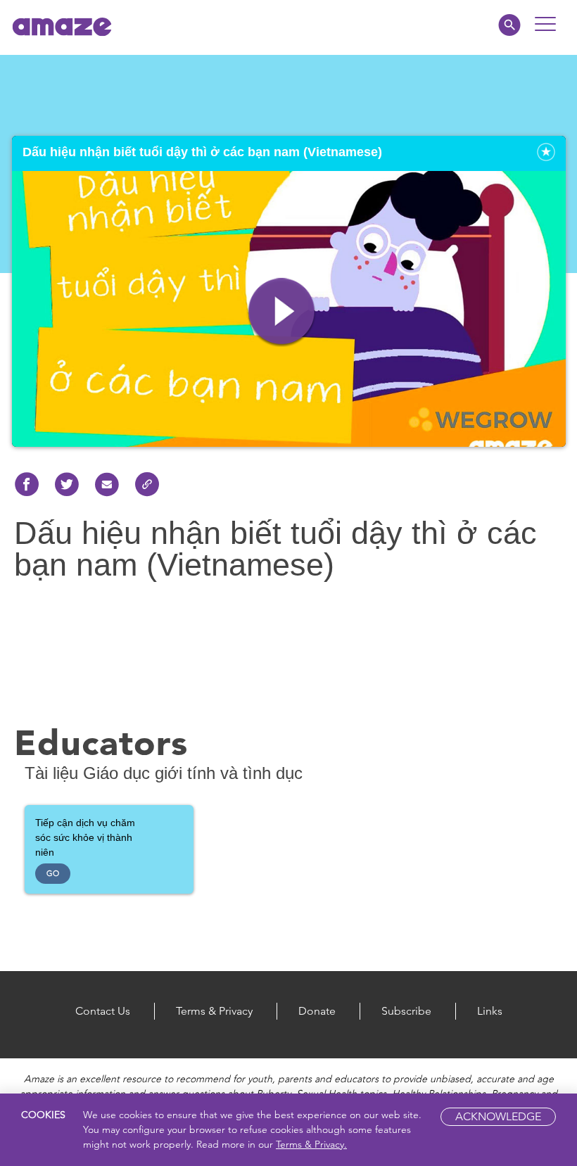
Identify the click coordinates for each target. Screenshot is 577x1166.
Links (489, 1011)
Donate (317, 1011)
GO (52, 873)
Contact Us (102, 1011)
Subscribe (406, 1011)
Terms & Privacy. (311, 1144)
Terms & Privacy (214, 1011)
